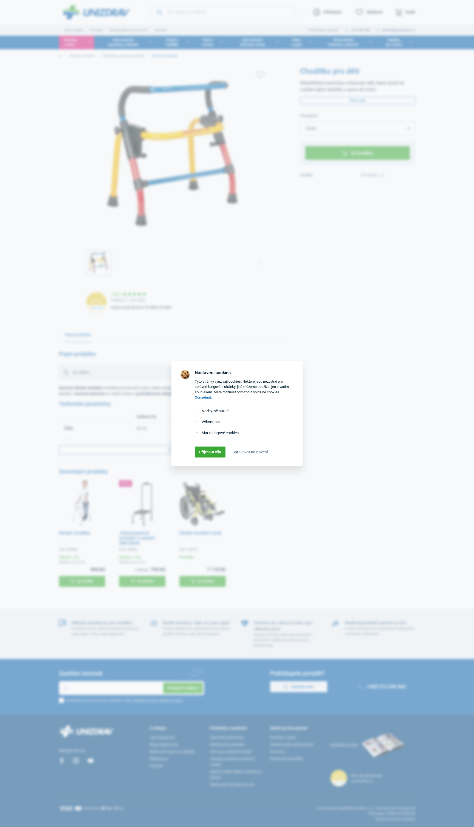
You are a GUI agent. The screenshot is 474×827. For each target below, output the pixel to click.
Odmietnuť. (203, 397)
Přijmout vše (210, 452)
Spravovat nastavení (250, 452)
